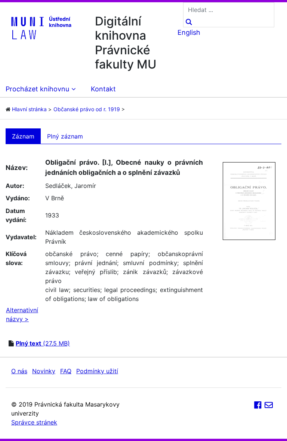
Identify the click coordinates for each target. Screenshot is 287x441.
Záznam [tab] (23, 136)
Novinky (43, 371)
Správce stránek (34, 422)
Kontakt (103, 89)
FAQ (65, 371)
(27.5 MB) (43, 343)
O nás (19, 371)
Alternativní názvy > (22, 314)
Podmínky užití (97, 371)
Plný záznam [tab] (65, 136)
